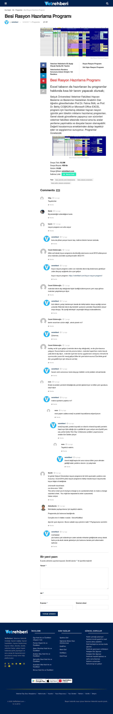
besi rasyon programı (85, 180)
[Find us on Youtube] (20, 663)
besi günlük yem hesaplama (65, 180)
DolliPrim (63, 646)
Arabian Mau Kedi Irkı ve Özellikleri (41, 655)
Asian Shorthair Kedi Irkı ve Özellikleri (42, 649)
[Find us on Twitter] (9, 663)
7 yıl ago (58, 224)
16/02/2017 (25, 22)
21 (46, 22)
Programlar (19, 10)
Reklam (80, 693)
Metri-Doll (63, 649)
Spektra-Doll (64, 637)
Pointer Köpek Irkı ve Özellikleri (40, 644)
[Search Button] (107, 3)
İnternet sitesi (81, 603)
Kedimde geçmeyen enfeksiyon (97, 649)
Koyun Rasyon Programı (92, 63)
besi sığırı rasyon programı (60, 183)
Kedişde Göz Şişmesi (93, 651)
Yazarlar (50, 693)
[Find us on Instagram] (24, 663)
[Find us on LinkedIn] (12, 663)
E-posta (44, 603)
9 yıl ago (57, 198)
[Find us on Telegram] (9, 666)
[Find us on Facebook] (5, 663)
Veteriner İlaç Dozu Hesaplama (26, 693)
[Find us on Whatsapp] (5, 666)
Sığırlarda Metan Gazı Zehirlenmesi (67, 642)
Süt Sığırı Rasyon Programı (93, 67)
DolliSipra (63, 653)
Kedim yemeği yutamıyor (95, 637)
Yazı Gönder (72, 693)
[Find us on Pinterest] (16, 663)
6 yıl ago (56, 382)
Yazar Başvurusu (60, 693)
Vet (13, 10)
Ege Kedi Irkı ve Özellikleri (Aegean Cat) (42, 638)
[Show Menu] (6, 3)
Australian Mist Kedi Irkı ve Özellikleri (42, 665)
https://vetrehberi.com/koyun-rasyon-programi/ (85, 275)
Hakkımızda (41, 693)
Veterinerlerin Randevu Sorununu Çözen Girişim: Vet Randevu (61, 71)
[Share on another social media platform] (43, 91)
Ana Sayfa (8, 10)
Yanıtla (52, 205)
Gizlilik (87, 693)
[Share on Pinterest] (43, 81)
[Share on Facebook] (43, 65)
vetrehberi (14, 22)
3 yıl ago (62, 506)
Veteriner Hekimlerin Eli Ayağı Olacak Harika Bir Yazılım (61, 64)
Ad (42, 593)
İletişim (94, 693)
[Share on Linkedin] (43, 75)
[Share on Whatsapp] (43, 86)
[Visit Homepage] (56, 3)
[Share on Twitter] (43, 70)
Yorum (43, 565)
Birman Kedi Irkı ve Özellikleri (43, 670)
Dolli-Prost (63, 656)
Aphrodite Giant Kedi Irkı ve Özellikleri (42, 660)
